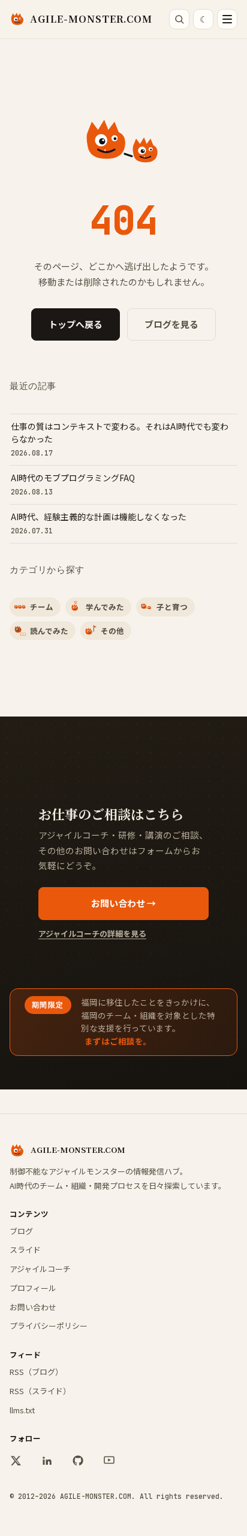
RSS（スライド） (40, 1391)
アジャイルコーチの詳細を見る (92, 933)
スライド (25, 1249)
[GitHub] (78, 1461)
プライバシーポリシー (49, 1325)
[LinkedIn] (47, 1461)
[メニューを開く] (227, 19)
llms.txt (22, 1410)
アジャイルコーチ (40, 1268)
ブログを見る (171, 324)
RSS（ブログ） (36, 1371)
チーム (41, 606)
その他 (112, 630)
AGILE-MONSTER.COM (91, 19)
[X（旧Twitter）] (16, 1461)
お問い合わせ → (123, 903)
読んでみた (49, 630)
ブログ (21, 1231)
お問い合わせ (33, 1307)
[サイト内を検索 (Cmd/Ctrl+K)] (179, 19)
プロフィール (33, 1288)
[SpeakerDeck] (109, 1461)
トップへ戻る (76, 324)
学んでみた (105, 606)
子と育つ (172, 606)
